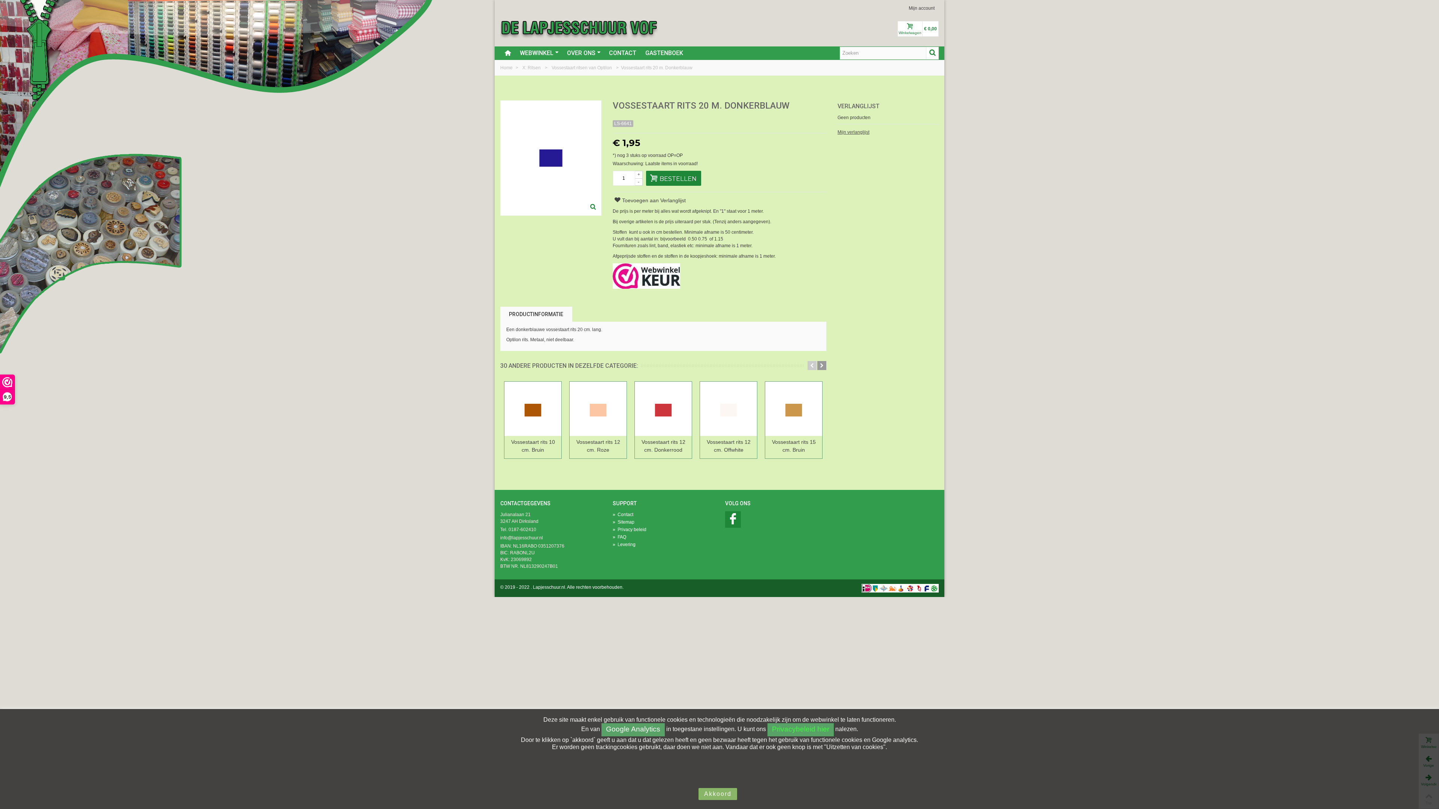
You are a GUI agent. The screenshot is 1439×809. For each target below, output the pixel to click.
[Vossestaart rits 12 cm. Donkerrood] (663, 409)
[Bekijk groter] (593, 207)
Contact (622, 53)
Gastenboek (664, 53)
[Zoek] (932, 53)
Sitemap (623, 522)
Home (507, 67)
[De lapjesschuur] (579, 27)
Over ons (581, 53)
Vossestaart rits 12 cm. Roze (598, 446)
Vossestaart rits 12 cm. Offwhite (729, 446)
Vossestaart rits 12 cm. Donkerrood (663, 446)
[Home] (507, 53)
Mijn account (922, 8)
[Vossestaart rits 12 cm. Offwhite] (728, 409)
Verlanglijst (859, 106)
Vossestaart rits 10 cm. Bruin (533, 446)
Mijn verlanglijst (853, 132)
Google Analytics (633, 729)
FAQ (619, 537)
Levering (624, 544)
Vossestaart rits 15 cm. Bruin (794, 446)
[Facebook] (733, 519)
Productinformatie (536, 314)
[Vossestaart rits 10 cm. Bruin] (532, 409)
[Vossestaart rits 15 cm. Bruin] (793, 409)
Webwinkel (536, 53)
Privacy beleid (629, 529)
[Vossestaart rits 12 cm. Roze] (598, 409)
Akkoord (717, 794)
